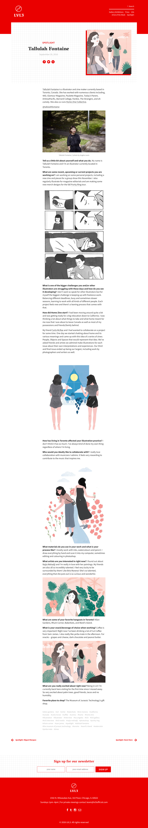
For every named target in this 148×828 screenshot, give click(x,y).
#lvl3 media (60, 720)
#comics (73, 715)
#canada (46, 715)
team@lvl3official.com (97, 802)
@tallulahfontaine (51, 107)
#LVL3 (86, 718)
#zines (56, 729)
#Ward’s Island (86, 726)
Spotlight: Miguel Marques (25, 740)
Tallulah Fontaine (51, 89)
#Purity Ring (95, 720)
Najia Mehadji (49, 564)
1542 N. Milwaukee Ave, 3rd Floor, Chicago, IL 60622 (74, 798)
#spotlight (70, 723)
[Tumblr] (53, 62)
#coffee (65, 715)
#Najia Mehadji (72, 720)
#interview (68, 718)
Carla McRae (57, 330)
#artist (62, 712)
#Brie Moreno (82, 712)
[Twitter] (48, 62)
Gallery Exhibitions (116, 12)
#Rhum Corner (48, 723)
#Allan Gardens (48, 712)
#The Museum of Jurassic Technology (57, 726)
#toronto (75, 726)
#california (93, 712)
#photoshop (84, 720)
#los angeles (78, 718)
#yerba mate (47, 729)
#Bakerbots (71, 712)
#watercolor (98, 726)
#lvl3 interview (48, 720)
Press (127, 12)
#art (57, 712)
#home (80, 715)
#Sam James (59, 723)
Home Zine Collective (76, 102)
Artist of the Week (118, 15)
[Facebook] (44, 62)
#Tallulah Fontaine (82, 723)
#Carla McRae (56, 715)
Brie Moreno (73, 570)
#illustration (47, 718)
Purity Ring (76, 184)
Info (132, 12)
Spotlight (130, 15)
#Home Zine (89, 715)
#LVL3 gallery (94, 718)
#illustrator (58, 718)
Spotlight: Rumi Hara (124, 740)
